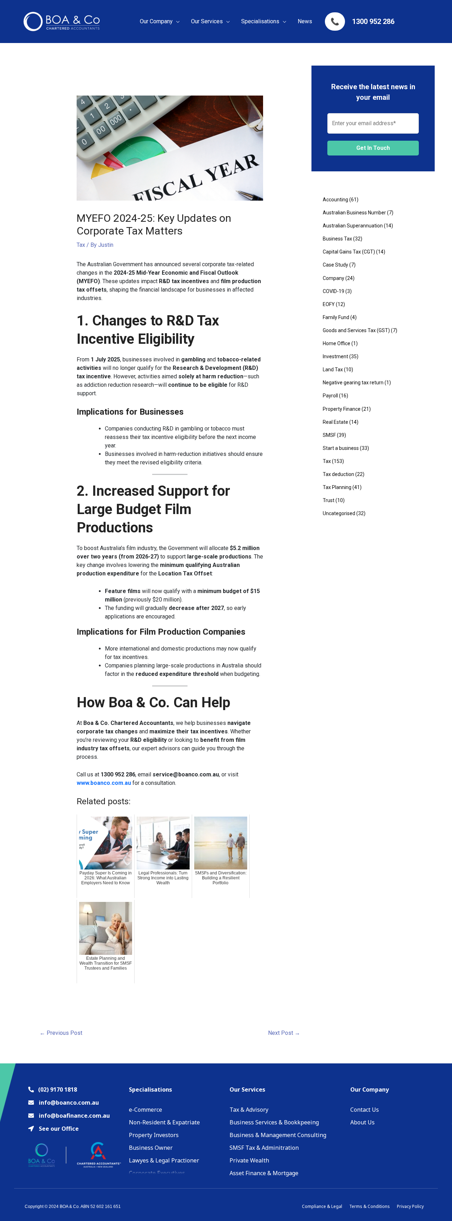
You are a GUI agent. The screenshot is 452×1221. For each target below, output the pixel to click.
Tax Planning (337, 487)
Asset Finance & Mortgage (264, 1173)
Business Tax (337, 239)
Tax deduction (338, 474)
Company (333, 278)
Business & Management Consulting (278, 1135)
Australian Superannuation (353, 225)
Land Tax (333, 369)
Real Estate (335, 422)
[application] (176, 21)
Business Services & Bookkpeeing (274, 1122)
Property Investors (154, 1135)
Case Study (335, 265)
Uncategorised (339, 513)
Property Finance (342, 409)
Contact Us (364, 1109)
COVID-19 (333, 291)
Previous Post (61, 1033)
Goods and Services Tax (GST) (356, 330)
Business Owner (151, 1148)
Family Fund (336, 317)
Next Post (284, 1033)
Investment (335, 356)
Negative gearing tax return (353, 382)
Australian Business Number (354, 212)
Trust (328, 500)
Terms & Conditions (369, 1206)
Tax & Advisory (249, 1109)
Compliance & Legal (322, 1206)
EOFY (329, 304)
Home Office (336, 343)
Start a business (341, 448)
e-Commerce (145, 1109)
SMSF (329, 435)
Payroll (330, 395)
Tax (81, 245)
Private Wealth (249, 1160)
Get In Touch (373, 148)
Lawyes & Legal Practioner (164, 1160)
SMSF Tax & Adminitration (264, 1148)
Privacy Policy (410, 1206)
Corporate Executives (157, 1173)
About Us (362, 1122)
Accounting (335, 199)
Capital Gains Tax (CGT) (349, 252)
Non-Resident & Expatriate (164, 1122)
